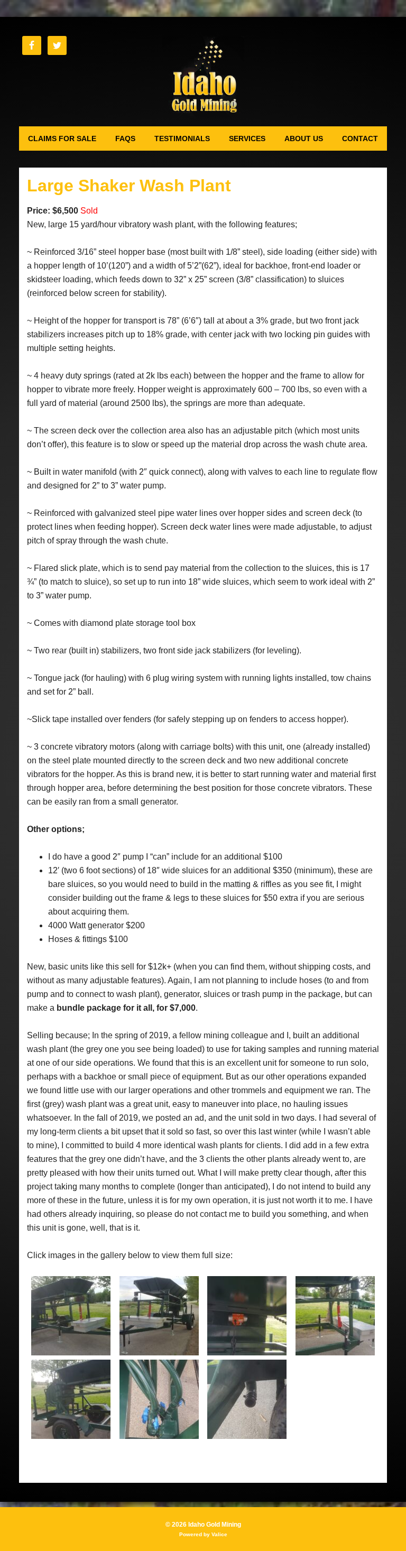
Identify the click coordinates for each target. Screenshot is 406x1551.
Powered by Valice (203, 1534)
